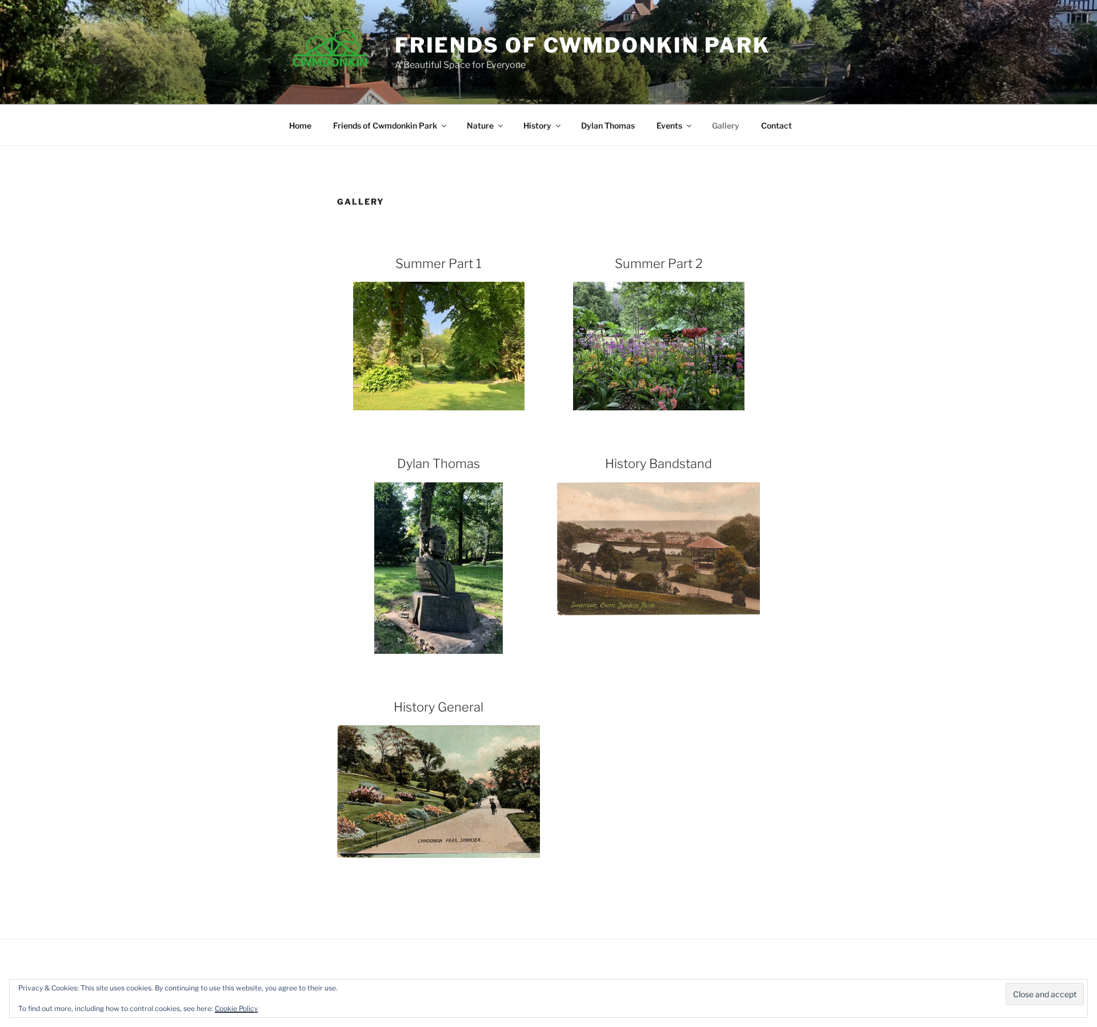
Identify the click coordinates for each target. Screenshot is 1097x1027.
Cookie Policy (236, 1008)
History (537, 125)
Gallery (725, 125)
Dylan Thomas (608, 125)
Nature (480, 125)
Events (669, 125)
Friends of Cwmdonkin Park (582, 45)
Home (300, 125)
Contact (776, 125)
